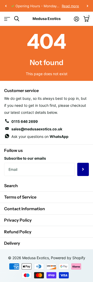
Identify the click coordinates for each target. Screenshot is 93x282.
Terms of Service (20, 197)
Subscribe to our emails (25, 158)
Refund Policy (18, 231)
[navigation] (5, 6)
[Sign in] (76, 19)
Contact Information (24, 208)
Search (11, 185)
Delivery (12, 243)
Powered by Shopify (68, 258)
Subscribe (83, 169)
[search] (16, 19)
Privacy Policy (18, 220)
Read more (70, 6)
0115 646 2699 (24, 121)
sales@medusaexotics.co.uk (36, 129)
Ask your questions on (39, 136)
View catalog (7, 19)
